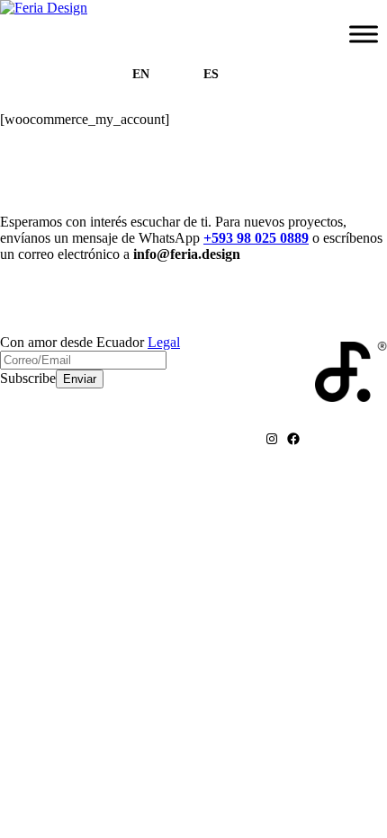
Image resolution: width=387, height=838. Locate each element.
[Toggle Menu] (363, 33)
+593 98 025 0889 (256, 237)
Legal (164, 342)
